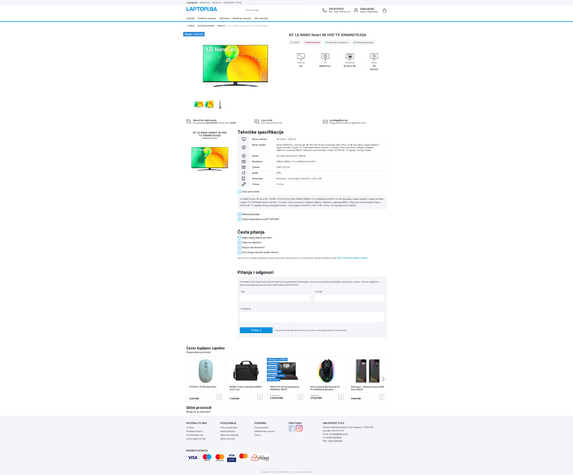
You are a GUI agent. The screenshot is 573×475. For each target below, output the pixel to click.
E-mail (318, 291)
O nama (190, 427)
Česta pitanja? (262, 427)
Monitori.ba (205, 2)
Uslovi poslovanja (228, 427)
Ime (242, 291)
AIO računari (261, 18)
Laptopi (191, 18)
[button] (383, 379)
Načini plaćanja (227, 431)
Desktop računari (242, 18)
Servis (258, 435)
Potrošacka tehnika (206, 26)
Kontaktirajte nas (194, 435)
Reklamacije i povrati (265, 431)
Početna (191, 26)
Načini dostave (227, 438)
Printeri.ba (216, 2)
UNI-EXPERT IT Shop (232, 2)
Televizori (221, 26)
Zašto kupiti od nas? (196, 438)
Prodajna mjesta (194, 431)
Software (224, 18)
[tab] (312, 191)
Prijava (363, 12)
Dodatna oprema (207, 18)
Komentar (245, 308)
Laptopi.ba (192, 2)
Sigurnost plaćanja (229, 435)
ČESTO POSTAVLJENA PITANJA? (352, 258)
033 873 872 (336, 8)
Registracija (373, 12)
